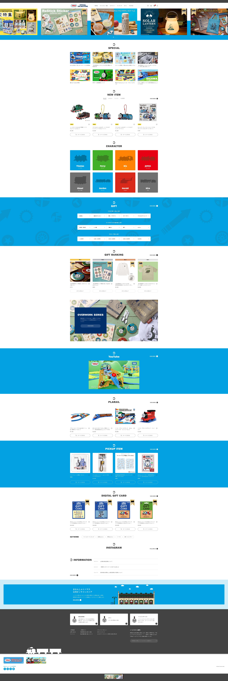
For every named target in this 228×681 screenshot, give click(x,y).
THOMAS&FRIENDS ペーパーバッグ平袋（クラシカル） (123, 475)
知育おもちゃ (101, 536)
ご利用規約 (72, 629)
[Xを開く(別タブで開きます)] (5, 669)
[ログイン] (151, 5)
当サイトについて (101, 631)
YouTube (131, 5)
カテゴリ (112, 5)
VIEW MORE (153, 98)
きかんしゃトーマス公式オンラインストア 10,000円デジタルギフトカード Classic (101, 522)
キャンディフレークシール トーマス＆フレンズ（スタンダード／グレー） (146, 128)
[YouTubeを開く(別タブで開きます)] (13, 669)
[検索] (157, 5)
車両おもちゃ (110, 536)
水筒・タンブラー (128, 536)
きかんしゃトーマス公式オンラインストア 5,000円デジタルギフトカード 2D (146, 522)
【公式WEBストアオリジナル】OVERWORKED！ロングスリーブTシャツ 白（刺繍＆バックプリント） (123, 284)
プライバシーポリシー (102, 629)
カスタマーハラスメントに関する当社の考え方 (107, 633)
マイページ (72, 633)
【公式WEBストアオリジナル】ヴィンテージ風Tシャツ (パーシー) (146, 284)
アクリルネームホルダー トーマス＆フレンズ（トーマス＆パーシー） (101, 128)
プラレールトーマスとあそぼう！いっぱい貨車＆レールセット (78, 429)
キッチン (117, 98)
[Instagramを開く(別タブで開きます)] (7, 669)
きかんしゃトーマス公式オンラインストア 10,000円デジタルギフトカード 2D (123, 522)
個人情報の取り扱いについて (86, 633)
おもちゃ (110, 98)
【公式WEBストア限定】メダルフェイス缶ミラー (78, 284)
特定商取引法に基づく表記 (86, 631)
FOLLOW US (153, 548)
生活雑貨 (123, 98)
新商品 (96, 5)
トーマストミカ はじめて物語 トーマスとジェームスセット (78, 128)
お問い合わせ (73, 631)
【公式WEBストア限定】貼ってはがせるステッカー (101, 284)
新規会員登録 (76, 599)
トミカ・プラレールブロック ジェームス (146, 429)
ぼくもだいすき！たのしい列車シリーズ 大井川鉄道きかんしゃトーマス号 (101, 429)
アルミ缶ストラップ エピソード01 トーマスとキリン (101, 475)
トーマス (119, 536)
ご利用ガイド (83, 629)
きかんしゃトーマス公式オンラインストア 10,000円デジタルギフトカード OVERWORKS (78, 522)
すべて (104, 98)
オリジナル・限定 (104, 5)
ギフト (125, 5)
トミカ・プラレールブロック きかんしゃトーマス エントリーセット (123, 429)
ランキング (119, 5)
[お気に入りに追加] (89, 124)
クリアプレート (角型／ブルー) (77, 474)
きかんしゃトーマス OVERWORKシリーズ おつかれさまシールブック (146, 475)
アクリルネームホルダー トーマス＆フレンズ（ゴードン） (123, 128)
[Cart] (154, 5)
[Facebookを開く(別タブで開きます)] (10, 669)
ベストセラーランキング (88, 536)
